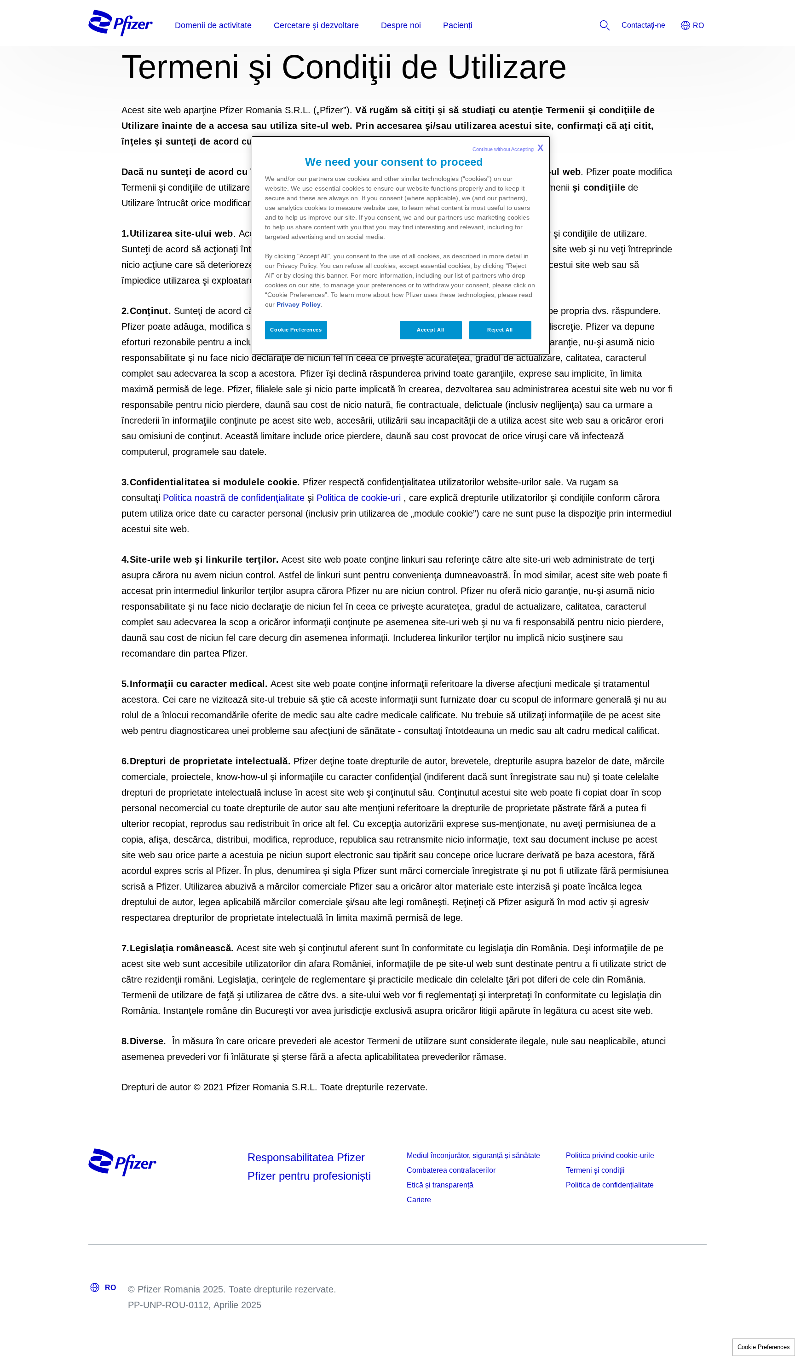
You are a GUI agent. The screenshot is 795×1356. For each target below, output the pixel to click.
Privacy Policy (299, 304)
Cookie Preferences (763, 1347)
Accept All (430, 329)
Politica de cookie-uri (359, 498)
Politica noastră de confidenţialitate (234, 498)
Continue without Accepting (507, 148)
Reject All (500, 329)
